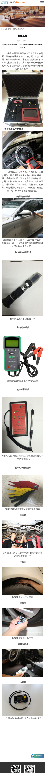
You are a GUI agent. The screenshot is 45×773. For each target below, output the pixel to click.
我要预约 (39, 756)
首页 (14, 29)
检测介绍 (21, 29)
